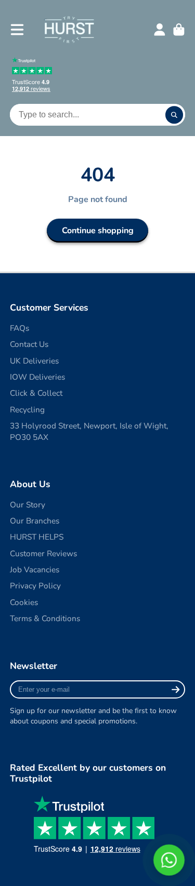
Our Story (27, 504)
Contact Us (29, 344)
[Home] (69, 29)
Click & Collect (36, 392)
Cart (179, 29)
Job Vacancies (34, 569)
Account (159, 29)
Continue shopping (98, 230)
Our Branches (34, 520)
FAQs (19, 328)
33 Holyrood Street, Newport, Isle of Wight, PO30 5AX (89, 431)
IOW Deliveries (37, 376)
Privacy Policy (35, 585)
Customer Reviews (43, 553)
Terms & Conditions (45, 618)
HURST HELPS (36, 536)
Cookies (24, 602)
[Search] (174, 115)
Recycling (27, 409)
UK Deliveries (34, 360)
